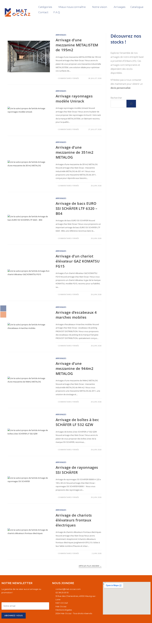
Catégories (45, 7)
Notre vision (99, 7)
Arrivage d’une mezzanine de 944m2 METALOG (75, 368)
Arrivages (119, 7)
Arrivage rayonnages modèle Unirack (74, 98)
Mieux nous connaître (72, 7)
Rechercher (116, 97)
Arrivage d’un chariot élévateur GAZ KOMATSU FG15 (78, 261)
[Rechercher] (131, 103)
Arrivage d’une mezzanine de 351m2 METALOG (75, 152)
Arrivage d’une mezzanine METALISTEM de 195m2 (77, 44)
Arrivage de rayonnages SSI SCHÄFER (77, 470)
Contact (43, 12)
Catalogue (136, 7)
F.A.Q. (56, 12)
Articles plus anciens (90, 566)
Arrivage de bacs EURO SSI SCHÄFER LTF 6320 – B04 (76, 208)
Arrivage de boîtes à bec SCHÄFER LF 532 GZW (77, 422)
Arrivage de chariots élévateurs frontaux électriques (74, 520)
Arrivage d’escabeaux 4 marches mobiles (76, 315)
